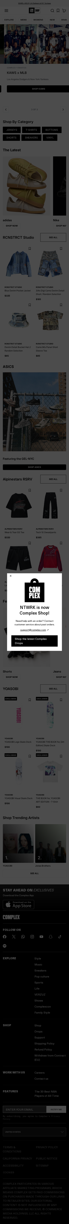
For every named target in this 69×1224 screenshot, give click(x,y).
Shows (38, 1000)
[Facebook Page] (4, 936)
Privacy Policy (47, 1147)
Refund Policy (43, 1049)
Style (37, 958)
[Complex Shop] (34, 10)
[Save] (30, 249)
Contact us (41, 1078)
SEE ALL (53, 237)
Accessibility (13, 1165)
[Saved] (58, 10)
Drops (38, 1031)
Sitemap (42, 1165)
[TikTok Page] (60, 936)
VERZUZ (39, 994)
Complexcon (42, 1006)
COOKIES (8, 1172)
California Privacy (17, 1158)
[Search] (52, 10)
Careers (39, 1072)
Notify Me (56, 1109)
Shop (37, 1025)
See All (34, 873)
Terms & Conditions (12, 1149)
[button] (34, 64)
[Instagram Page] (32, 936)
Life (36, 988)
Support (39, 1037)
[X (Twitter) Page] (14, 936)
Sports (38, 982)
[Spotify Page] (4, 946)
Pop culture (41, 976)
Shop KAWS (34, 88)
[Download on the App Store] (18, 903)
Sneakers (40, 970)
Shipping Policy (44, 1043)
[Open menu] (6, 10)
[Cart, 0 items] (64, 10)
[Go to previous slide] (6, 110)
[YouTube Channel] (41, 936)
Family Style (42, 1012)
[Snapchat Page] (50, 936)
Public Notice (47, 1158)
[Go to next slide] (63, 110)
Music (38, 964)
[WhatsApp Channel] (23, 936)
